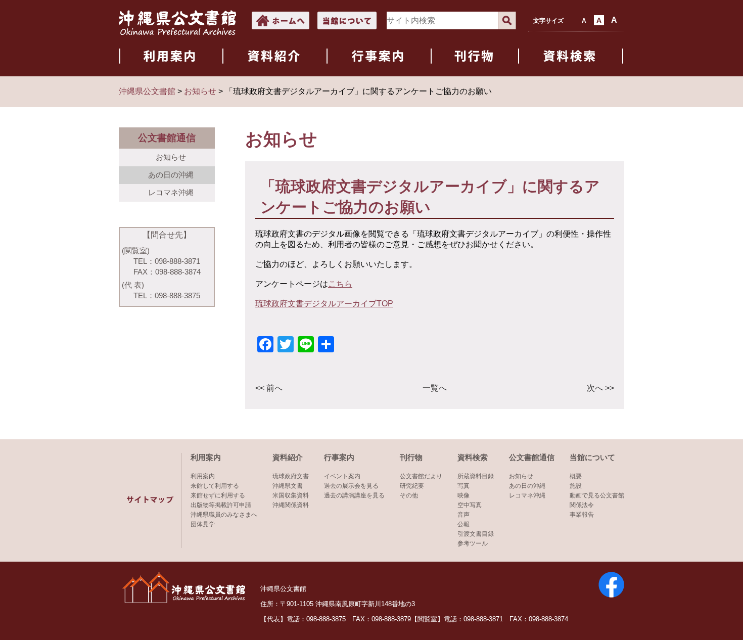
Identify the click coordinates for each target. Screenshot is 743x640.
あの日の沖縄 (171, 174)
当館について (592, 457)
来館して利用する (215, 485)
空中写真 (469, 505)
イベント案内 (342, 476)
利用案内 (206, 457)
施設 (576, 485)
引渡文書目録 (475, 533)
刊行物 (411, 457)
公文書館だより (421, 476)
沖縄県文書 (287, 485)
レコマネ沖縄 (171, 192)
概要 (576, 476)
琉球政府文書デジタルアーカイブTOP (324, 303)
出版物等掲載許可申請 (221, 505)
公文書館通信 (531, 457)
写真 (463, 485)
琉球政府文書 (290, 476)
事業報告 (582, 514)
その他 (409, 495)
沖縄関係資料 (290, 505)
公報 (463, 524)
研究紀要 (412, 485)
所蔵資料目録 (475, 476)
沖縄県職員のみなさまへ (224, 514)
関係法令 (582, 505)
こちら (340, 284)
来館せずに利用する (218, 495)
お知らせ (171, 157)
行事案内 (339, 457)
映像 (463, 495)
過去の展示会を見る (351, 485)
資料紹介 (287, 457)
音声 (463, 514)
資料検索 (472, 457)
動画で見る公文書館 (597, 495)
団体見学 (203, 524)
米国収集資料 (290, 495)
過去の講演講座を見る (354, 495)
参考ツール (472, 543)
